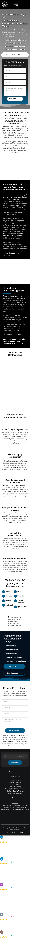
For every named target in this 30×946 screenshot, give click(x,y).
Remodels (16, 785)
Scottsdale (10, 605)
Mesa (19, 591)
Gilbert (8, 600)
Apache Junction (21, 601)
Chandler (21, 596)
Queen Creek (23, 606)
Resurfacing (17, 787)
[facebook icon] (12, 815)
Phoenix (9, 596)
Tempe (8, 591)
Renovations (16, 782)
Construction (16, 780)
